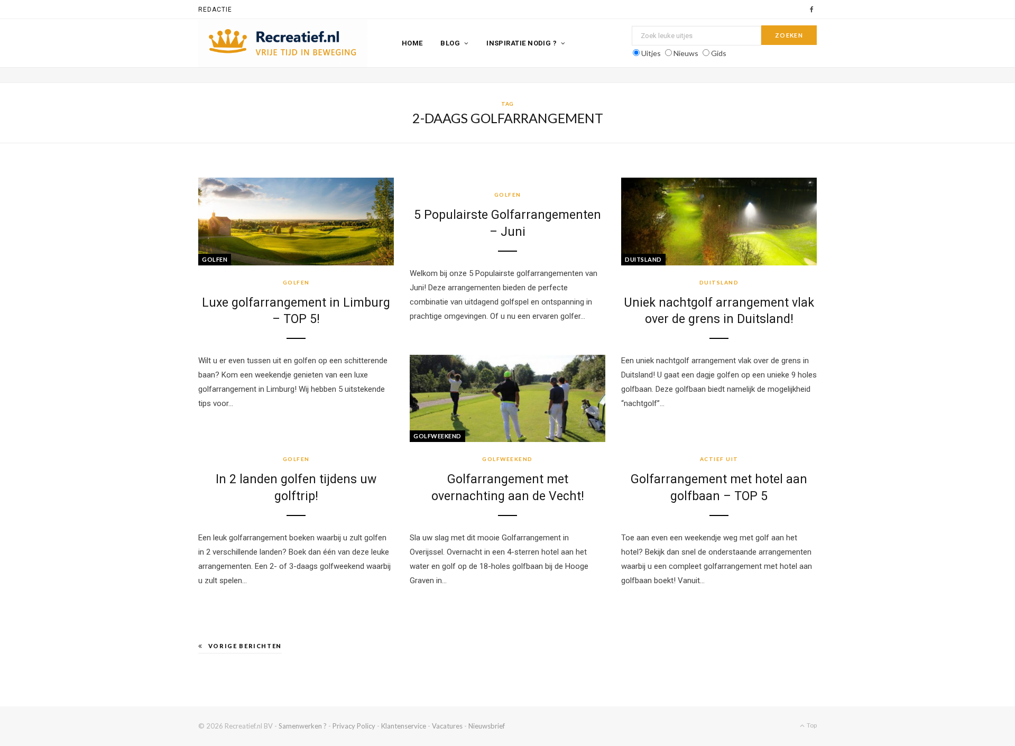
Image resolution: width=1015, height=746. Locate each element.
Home (412, 43)
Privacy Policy (354, 726)
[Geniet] (282, 43)
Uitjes (651, 53)
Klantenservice (403, 726)
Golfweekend (437, 435)
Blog (450, 43)
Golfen (214, 259)
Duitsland (643, 259)
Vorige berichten (245, 645)
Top (811, 725)
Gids (718, 53)
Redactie (215, 9)
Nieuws (685, 53)
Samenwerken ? (303, 726)
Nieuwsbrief (486, 726)
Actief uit (719, 459)
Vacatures (447, 726)
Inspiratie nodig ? (521, 43)
